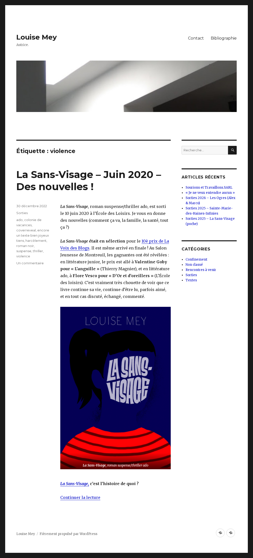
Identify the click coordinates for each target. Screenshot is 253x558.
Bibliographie (224, 38)
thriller (38, 251)
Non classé (194, 265)
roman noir (25, 246)
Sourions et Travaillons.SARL (209, 187)
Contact (196, 38)
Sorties (22, 213)
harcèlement (35, 241)
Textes (191, 280)
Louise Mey (36, 37)
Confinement (196, 259)
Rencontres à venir (201, 270)
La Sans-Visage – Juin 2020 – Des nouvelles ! (88, 180)
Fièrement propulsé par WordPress (68, 534)
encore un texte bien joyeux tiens (32, 235)
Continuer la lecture (80, 497)
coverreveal (26, 230)
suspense (23, 251)
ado (19, 220)
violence (23, 256)
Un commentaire (30, 263)
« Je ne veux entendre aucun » (210, 193)
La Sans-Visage (74, 483)
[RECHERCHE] (232, 150)
